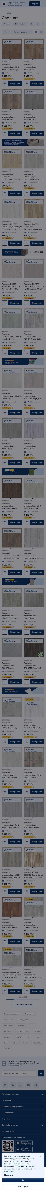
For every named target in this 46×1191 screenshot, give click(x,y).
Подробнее (9, 1171)
